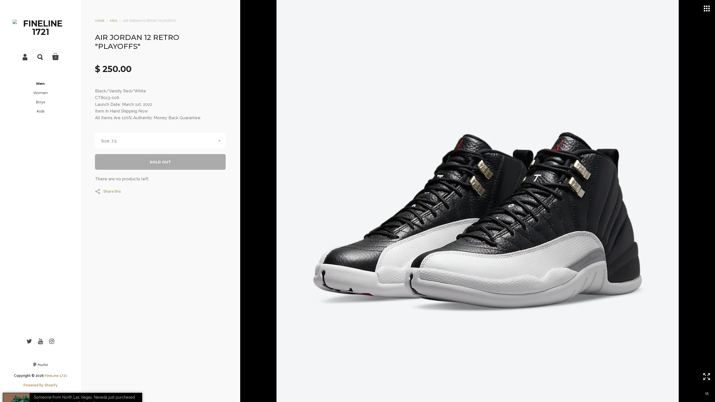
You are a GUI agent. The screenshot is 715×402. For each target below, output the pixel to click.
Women (40, 92)
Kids (40, 111)
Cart (56, 57)
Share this (112, 191)
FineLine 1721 (56, 376)
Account (25, 57)
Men (40, 83)
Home (99, 21)
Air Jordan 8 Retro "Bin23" (64, 387)
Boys (40, 102)
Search (40, 57)
